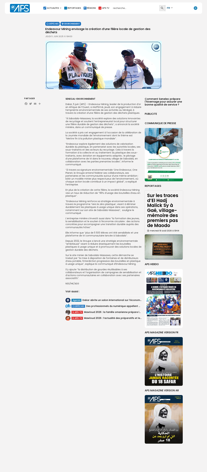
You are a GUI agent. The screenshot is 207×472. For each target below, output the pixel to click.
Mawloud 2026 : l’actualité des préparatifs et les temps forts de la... (124, 318)
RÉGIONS (91, 8)
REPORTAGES (74, 8)
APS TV (105, 8)
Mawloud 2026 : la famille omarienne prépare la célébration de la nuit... (126, 312)
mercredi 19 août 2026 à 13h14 (164, 231)
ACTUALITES (53, 8)
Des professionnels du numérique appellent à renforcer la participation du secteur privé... (139, 306)
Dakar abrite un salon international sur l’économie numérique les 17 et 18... (126, 300)
